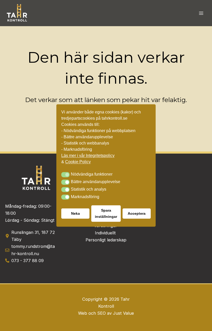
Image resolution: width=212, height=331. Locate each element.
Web (83, 313)
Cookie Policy (78, 162)
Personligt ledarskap (106, 239)
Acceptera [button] (137, 214)
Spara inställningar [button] (106, 213)
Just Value (123, 313)
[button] (65, 174)
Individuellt (106, 232)
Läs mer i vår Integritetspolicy (88, 156)
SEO (101, 313)
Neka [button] (75, 214)
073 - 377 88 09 (27, 260)
